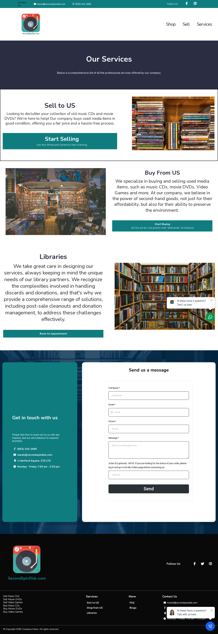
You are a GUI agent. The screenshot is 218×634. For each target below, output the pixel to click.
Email (112, 404)
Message (114, 438)
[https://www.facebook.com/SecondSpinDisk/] (187, 3)
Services (204, 24)
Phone (112, 421)
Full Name (114, 388)
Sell (186, 24)
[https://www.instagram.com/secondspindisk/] (195, 3)
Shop (171, 24)
